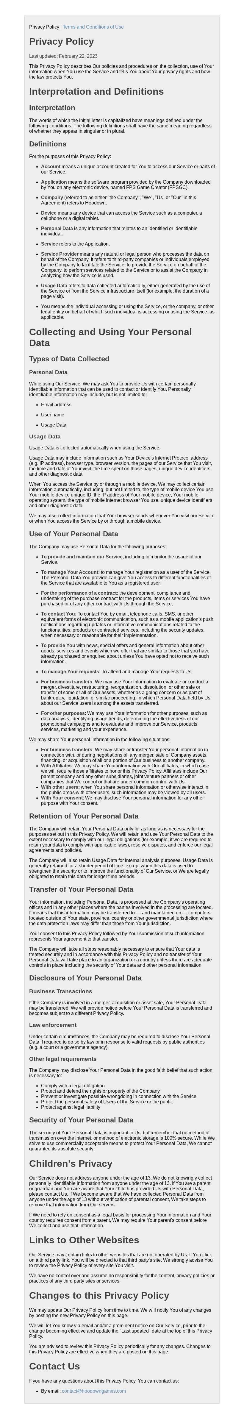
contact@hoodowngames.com (94, 1391)
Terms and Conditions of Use (93, 26)
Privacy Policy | (46, 26)
